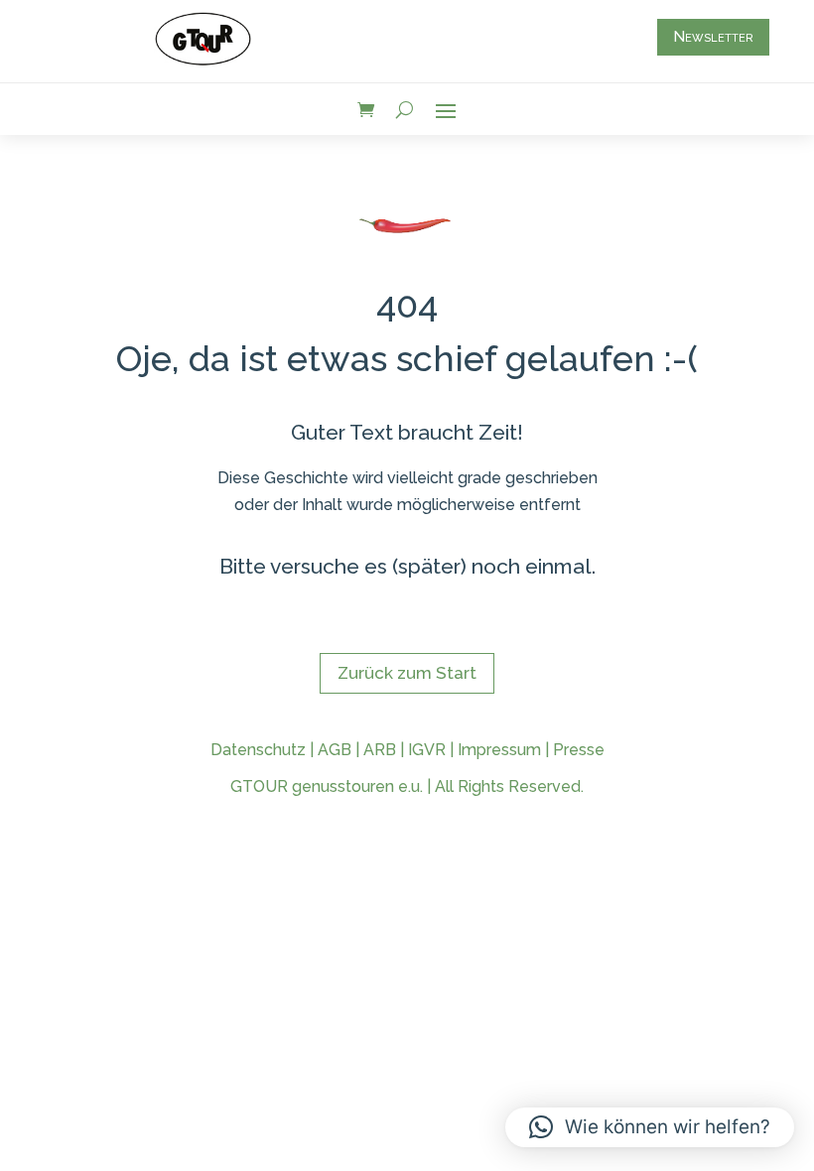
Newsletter (713, 37)
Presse (579, 749)
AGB (334, 749)
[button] (649, 1127)
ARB (379, 749)
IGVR (427, 749)
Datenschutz (258, 749)
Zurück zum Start (407, 673)
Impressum (499, 749)
